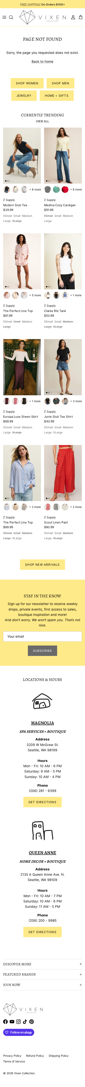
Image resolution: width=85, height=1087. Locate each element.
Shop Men (60, 83)
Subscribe (42, 651)
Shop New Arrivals (42, 564)
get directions (42, 932)
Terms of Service (14, 1061)
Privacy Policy (12, 1055)
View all (42, 121)
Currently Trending (42, 115)
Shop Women (27, 83)
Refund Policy (35, 1055)
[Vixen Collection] (42, 17)
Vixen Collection (24, 1073)
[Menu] (4, 17)
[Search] (13, 17)
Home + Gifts (57, 95)
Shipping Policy (59, 1055)
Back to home (42, 61)
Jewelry (23, 95)
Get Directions (42, 802)
